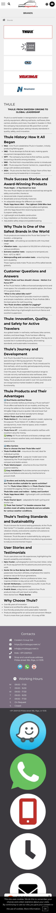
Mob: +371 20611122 (23, 653)
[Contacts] (28, 851)
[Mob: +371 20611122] (28, 811)
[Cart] (52, 4)
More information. (32, 909)
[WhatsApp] (28, 771)
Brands (10, 20)
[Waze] (28, 731)
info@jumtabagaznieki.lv (26, 648)
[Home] (5, 20)
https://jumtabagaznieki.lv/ (27, 644)
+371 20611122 (15, 711)
